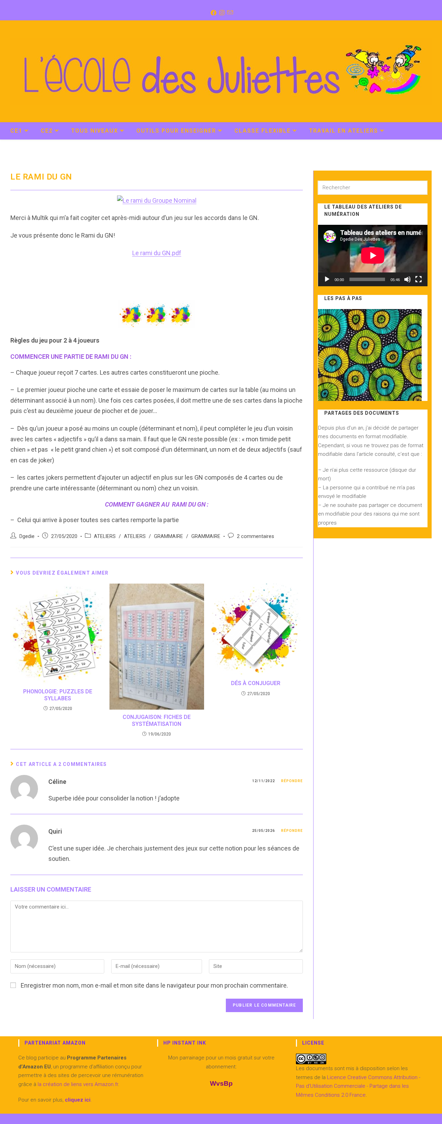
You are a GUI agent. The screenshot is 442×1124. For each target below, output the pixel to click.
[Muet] (407, 279)
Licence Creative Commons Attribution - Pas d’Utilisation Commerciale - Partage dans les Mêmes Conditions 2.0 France (358, 1086)
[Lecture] (327, 279)
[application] (372, 255)
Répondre (292, 781)
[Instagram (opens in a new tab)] (221, 13)
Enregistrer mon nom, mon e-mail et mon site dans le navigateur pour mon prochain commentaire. (154, 985)
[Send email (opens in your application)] (229, 13)
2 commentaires (255, 536)
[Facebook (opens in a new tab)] (213, 13)
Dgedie (27, 536)
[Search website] (424, 131)
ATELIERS (105, 536)
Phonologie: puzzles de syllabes (57, 694)
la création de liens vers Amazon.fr (77, 1084)
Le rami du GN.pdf (156, 253)
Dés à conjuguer (255, 683)
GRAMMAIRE (168, 536)
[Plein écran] (418, 279)
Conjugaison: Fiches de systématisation (157, 720)
